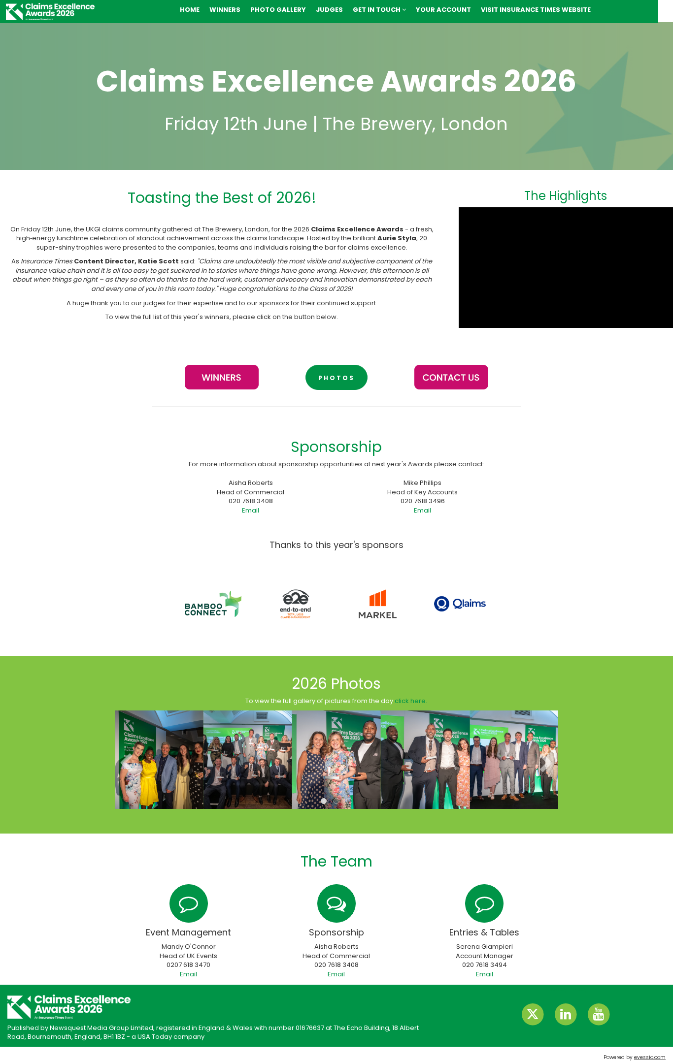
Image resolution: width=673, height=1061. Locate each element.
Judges (329, 9)
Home (190, 9)
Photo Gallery (278, 9)
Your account (443, 9)
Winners (224, 9)
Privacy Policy (565, 989)
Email (250, 510)
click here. (411, 701)
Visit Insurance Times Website (536, 9)
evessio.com (650, 1057)
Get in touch (377, 9)
